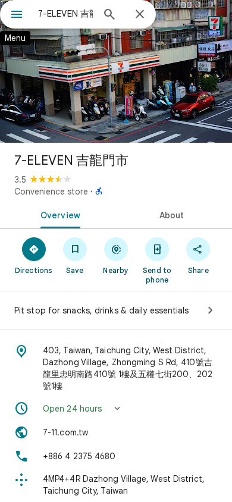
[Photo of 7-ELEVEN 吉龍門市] (116, 71)
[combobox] (65, 14)
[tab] (58, 214)
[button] (116, 409)
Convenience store (51, 191)
